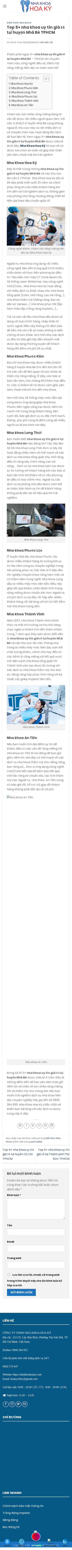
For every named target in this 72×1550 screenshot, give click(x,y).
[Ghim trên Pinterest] (45, 1126)
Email (10, 1241)
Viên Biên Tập (46, 42)
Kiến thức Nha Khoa (19, 22)
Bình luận (14, 1195)
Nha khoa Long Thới (23, 92)
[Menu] (5, 6)
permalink (36, 1141)
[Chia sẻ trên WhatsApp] (20, 1126)
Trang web (14, 1258)
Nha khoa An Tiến (22, 105)
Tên (9, 1225)
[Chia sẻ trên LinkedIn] (52, 1126)
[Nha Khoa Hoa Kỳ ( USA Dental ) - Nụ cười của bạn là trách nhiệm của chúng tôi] (36, 6)
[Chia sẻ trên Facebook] (26, 1126)
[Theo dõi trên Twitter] (18, 1404)
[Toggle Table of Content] (45, 79)
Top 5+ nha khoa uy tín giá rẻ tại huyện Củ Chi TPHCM (18, 1154)
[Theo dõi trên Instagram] (12, 1404)
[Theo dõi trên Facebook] (6, 1404)
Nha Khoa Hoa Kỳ (22, 84)
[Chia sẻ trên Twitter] (33, 1126)
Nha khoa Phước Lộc (24, 96)
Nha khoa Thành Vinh (25, 101)
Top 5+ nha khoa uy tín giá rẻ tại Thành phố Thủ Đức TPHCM (53, 1154)
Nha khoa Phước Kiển (24, 88)
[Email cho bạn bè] (39, 1126)
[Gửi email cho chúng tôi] (25, 1404)
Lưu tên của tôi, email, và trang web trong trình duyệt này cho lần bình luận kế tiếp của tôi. (34, 1280)
